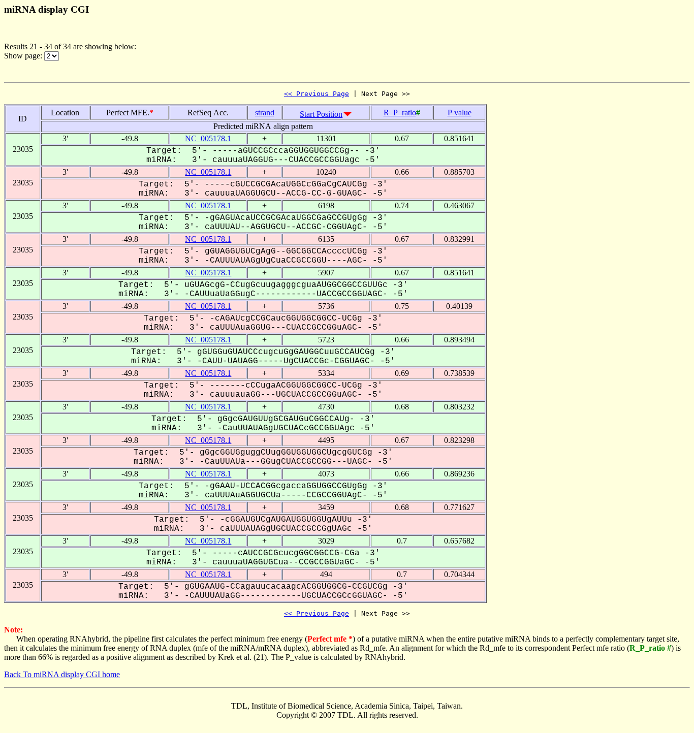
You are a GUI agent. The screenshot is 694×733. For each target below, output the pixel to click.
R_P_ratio (400, 112)
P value (459, 112)
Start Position (321, 114)
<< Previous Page (316, 94)
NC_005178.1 (208, 138)
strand (264, 112)
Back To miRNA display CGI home (62, 674)
